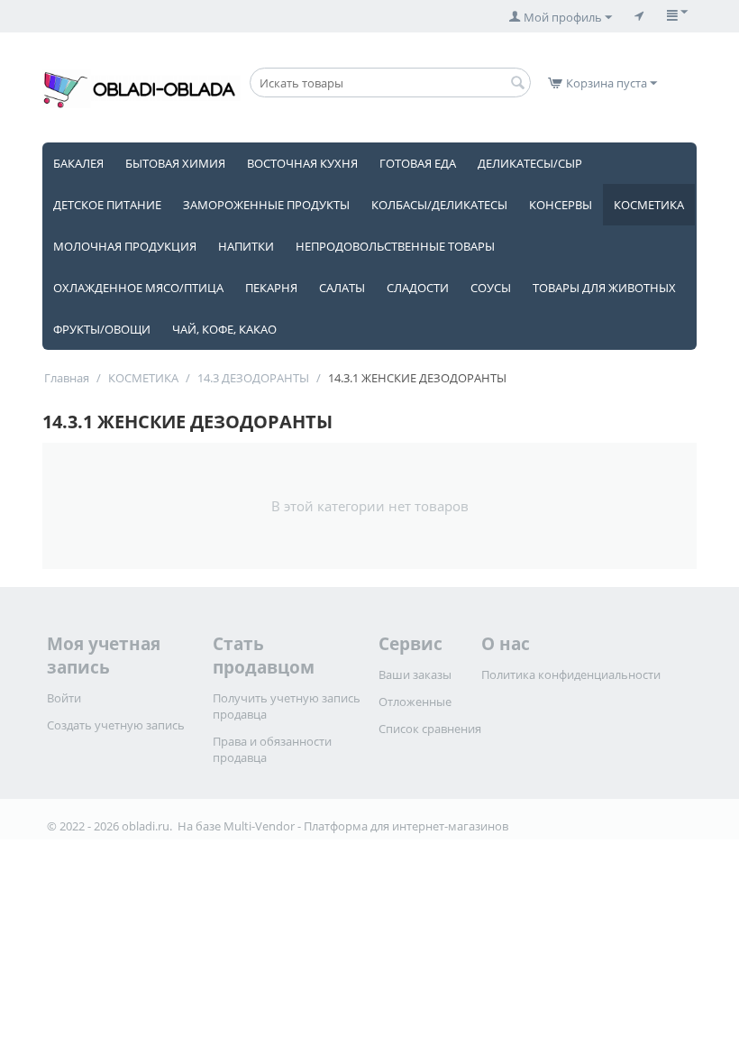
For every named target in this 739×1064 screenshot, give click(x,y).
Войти (64, 698)
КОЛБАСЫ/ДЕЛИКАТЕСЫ (439, 205)
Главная (66, 378)
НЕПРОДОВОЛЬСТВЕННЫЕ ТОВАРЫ (395, 246)
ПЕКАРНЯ (271, 288)
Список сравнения (430, 728)
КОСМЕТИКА (649, 205)
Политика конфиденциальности (571, 674)
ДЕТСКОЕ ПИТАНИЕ (107, 205)
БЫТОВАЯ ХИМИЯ (175, 163)
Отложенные (415, 701)
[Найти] (517, 84)
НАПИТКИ (246, 246)
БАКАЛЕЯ (78, 163)
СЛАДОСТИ (418, 288)
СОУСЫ (490, 288)
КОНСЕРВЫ (560, 205)
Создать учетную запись (116, 725)
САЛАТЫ (342, 288)
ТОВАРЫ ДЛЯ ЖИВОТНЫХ (604, 288)
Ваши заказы (415, 674)
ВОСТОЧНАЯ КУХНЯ (302, 163)
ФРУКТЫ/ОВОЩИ (102, 329)
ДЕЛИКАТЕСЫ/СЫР (530, 163)
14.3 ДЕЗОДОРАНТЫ (253, 378)
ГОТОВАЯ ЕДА (417, 163)
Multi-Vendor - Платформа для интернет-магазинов (366, 826)
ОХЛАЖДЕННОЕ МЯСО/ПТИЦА (138, 288)
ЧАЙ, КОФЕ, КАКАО (224, 329)
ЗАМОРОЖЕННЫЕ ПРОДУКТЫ (266, 205)
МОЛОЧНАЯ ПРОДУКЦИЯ (124, 246)
